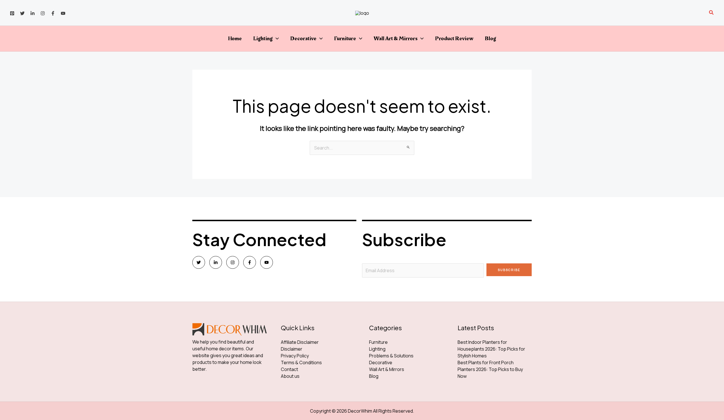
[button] (711, 12)
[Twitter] (22, 13)
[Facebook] (53, 13)
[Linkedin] (32, 13)
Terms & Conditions (301, 362)
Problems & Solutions (391, 356)
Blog (490, 38)
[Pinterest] (12, 13)
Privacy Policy (295, 356)
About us (290, 376)
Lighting (263, 38)
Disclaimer (291, 349)
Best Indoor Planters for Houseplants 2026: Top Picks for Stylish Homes (491, 349)
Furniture (345, 38)
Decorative (303, 38)
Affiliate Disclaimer (300, 342)
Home (235, 38)
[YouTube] (63, 13)
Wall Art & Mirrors (395, 38)
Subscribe (509, 270)
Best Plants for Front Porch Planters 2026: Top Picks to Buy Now (490, 369)
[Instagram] (42, 13)
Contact (289, 369)
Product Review (454, 38)
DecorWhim (360, 411)
